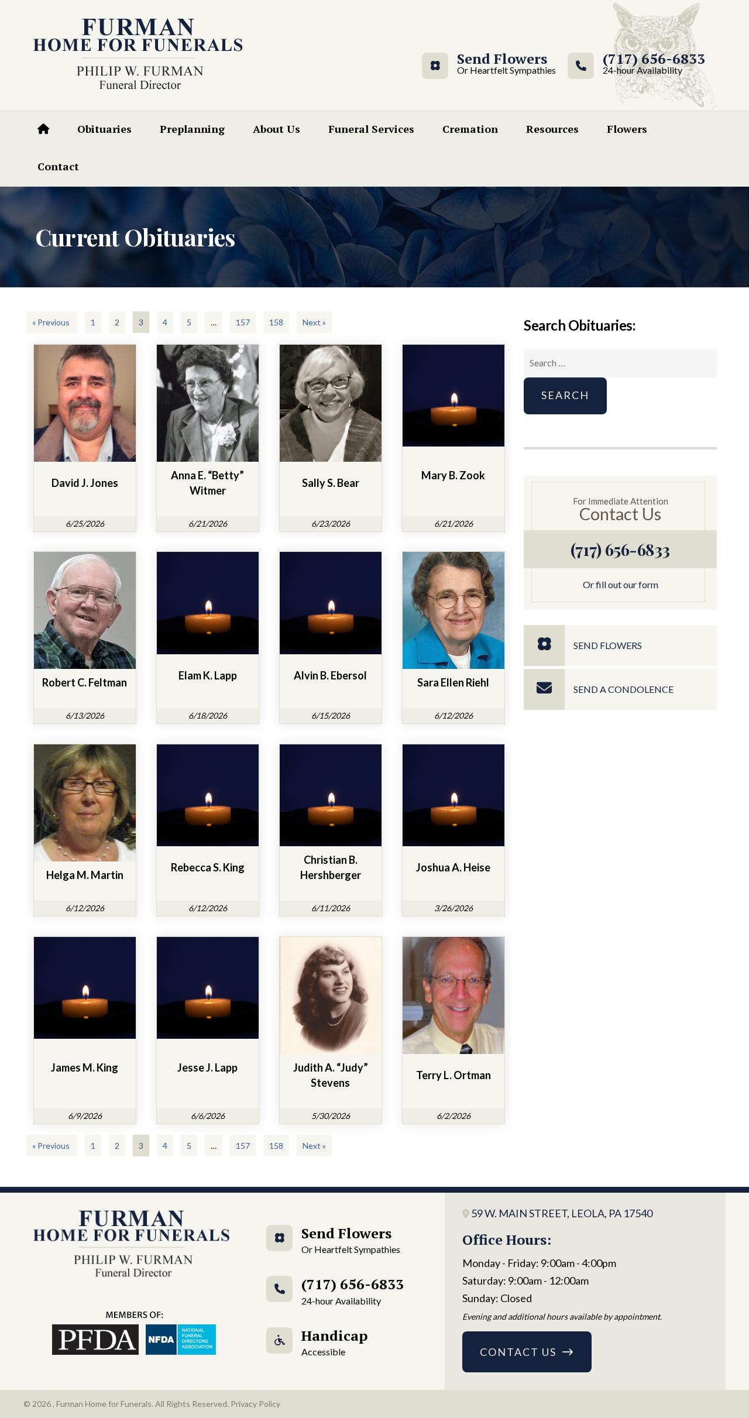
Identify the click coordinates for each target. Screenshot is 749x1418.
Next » (314, 322)
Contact (58, 166)
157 (243, 322)
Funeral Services (371, 129)
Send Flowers (502, 64)
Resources (552, 129)
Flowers (627, 129)
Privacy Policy (255, 1404)
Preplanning (192, 129)
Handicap (334, 1341)
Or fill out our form (620, 584)
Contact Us (518, 1351)
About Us (276, 129)
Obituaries (104, 129)
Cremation (470, 129)
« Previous (51, 322)
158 (276, 322)
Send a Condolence (623, 689)
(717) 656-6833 (654, 64)
